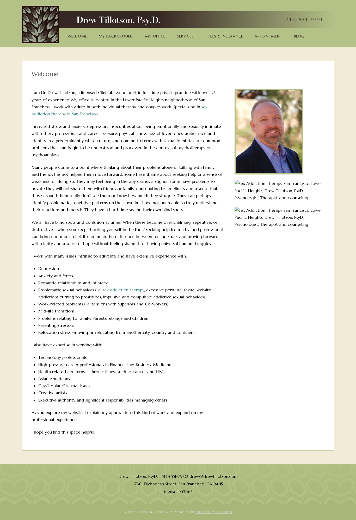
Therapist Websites (213, 512)
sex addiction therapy (123, 289)
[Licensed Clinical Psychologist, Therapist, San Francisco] (178, 24)
